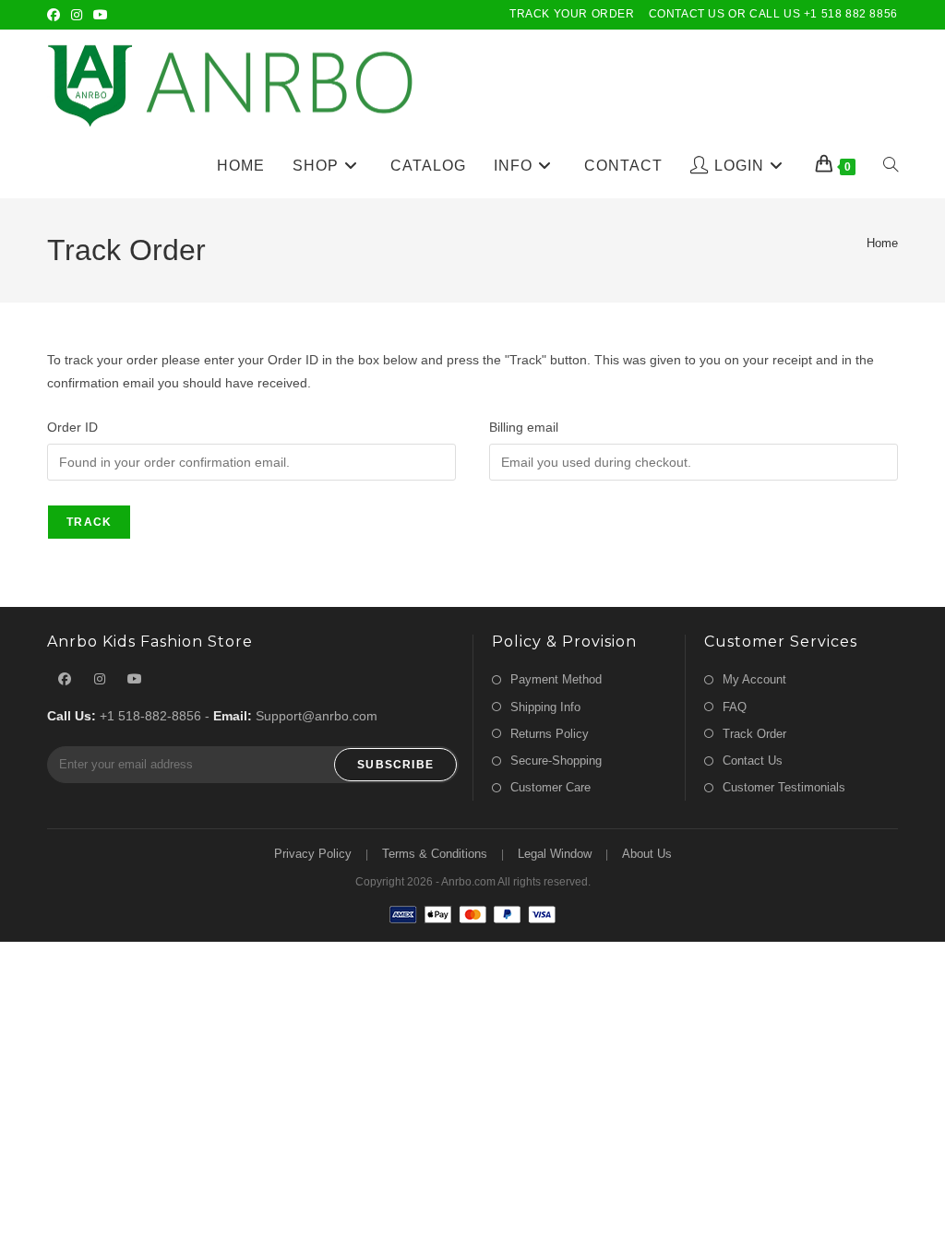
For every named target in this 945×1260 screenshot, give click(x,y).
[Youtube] (101, 15)
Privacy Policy (313, 854)
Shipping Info (545, 707)
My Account (754, 679)
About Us (647, 854)
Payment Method (556, 679)
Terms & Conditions (434, 854)
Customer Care (550, 787)
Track (89, 522)
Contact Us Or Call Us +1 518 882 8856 (773, 13)
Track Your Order (572, 13)
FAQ (735, 707)
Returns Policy (549, 734)
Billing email (523, 427)
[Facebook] (56, 15)
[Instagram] (77, 15)
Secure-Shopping (556, 760)
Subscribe (395, 764)
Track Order (754, 734)
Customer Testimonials (784, 787)
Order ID (72, 427)
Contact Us (753, 760)
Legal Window (555, 854)
